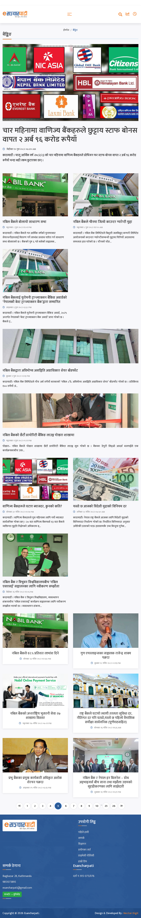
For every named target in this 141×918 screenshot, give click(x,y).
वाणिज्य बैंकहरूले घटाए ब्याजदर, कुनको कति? (32, 506)
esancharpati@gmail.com (17, 888)
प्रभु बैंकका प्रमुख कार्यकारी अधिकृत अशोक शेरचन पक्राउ (35, 780)
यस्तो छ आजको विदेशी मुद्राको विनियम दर (100, 506)
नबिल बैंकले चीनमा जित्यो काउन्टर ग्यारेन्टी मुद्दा (102, 222)
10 (96, 806)
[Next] (121, 806)
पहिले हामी (83, 832)
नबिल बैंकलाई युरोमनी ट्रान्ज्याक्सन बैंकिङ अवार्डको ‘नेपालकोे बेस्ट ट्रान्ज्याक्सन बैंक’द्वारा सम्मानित (35, 300)
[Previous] (19, 806)
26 (113, 806)
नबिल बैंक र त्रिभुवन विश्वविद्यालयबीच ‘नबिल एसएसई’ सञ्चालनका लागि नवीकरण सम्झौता (31, 584)
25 (106, 806)
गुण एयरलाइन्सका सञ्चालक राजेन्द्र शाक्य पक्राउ (105, 655)
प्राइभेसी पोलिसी (86, 856)
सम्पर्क (81, 838)
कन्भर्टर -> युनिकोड (12, 894)
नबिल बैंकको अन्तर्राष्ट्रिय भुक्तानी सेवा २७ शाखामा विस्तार (35, 715)
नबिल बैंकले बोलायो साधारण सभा (24, 222)
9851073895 (9, 882)
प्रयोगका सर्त (84, 850)
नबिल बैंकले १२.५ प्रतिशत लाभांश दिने (35, 653)
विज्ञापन (82, 844)
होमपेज (66, 30)
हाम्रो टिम (82, 861)
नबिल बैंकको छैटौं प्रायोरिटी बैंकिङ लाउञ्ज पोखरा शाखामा (38, 435)
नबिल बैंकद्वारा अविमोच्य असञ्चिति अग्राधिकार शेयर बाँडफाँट (40, 370)
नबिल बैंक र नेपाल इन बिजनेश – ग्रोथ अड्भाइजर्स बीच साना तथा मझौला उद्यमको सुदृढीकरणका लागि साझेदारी (105, 782)
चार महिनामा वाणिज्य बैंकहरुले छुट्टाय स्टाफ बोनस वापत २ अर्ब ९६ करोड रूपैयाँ (70, 135)
